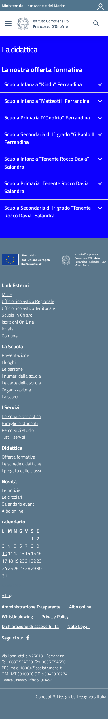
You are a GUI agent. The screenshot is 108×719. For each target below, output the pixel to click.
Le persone (12, 369)
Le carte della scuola (21, 382)
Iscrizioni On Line (18, 321)
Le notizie (11, 490)
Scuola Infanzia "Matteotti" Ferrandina (46, 101)
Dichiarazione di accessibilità (30, 626)
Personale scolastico (21, 416)
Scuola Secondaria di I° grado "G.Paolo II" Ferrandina (50, 138)
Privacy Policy (55, 616)
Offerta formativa (18, 456)
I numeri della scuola (21, 375)
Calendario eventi (18, 503)
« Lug (7, 595)
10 (4, 553)
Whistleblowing (17, 616)
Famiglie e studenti (20, 423)
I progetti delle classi (21, 470)
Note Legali (78, 626)
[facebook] (28, 637)
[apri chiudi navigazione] (8, 23)
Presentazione (15, 355)
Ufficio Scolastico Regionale (28, 301)
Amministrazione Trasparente (31, 606)
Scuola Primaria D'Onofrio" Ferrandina (47, 117)
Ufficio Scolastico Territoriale (28, 308)
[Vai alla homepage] (23, 23)
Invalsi (8, 328)
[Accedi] (100, 6)
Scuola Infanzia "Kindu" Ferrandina (43, 84)
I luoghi (9, 362)
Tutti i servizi (13, 437)
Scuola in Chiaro (17, 315)
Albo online (12, 510)
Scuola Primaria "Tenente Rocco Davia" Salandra (47, 187)
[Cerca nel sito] (96, 24)
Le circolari (12, 497)
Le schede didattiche (21, 463)
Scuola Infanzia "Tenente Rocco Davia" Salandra (46, 162)
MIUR (7, 294)
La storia (10, 396)
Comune (10, 335)
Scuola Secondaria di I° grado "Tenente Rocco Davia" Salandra (47, 211)
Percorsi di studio (18, 430)
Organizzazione (16, 389)
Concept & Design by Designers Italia (71, 696)
